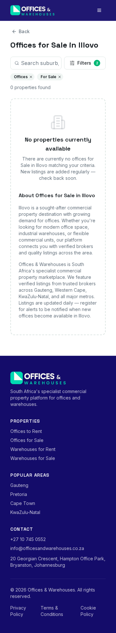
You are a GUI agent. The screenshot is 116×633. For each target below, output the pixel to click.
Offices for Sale (27, 440)
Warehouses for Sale (32, 458)
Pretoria (18, 494)
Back (24, 31)
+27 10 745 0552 (28, 539)
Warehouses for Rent (32, 449)
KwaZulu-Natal (25, 512)
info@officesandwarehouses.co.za (47, 548)
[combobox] (36, 63)
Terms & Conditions (52, 611)
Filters (87, 63)
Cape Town (22, 503)
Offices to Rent (26, 431)
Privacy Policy (18, 611)
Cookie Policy (88, 611)
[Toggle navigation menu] (99, 10)
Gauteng (19, 485)
